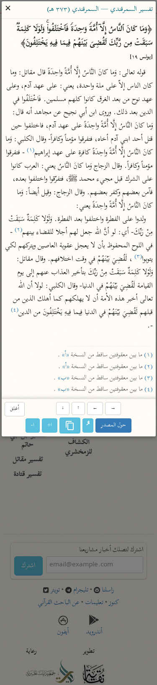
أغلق (14, 409)
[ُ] (87, 425)
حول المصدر (113, 425)
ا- (32, 425)
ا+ (49, 425)
